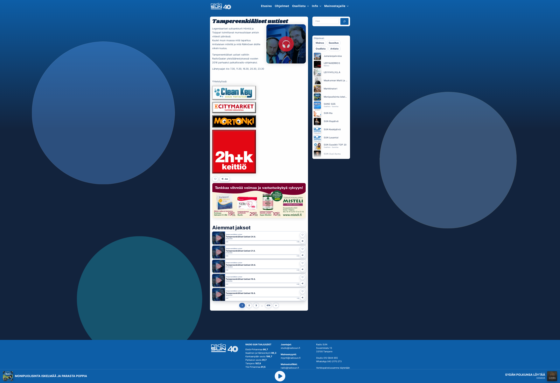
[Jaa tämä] (302, 241)
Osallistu (321, 48)
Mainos (320, 42)
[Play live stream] (280, 376)
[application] (307, 6)
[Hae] (344, 21)
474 (268, 305)
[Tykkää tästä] (215, 179)
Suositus (334, 42)
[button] (300, 6)
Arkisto (334, 48)
